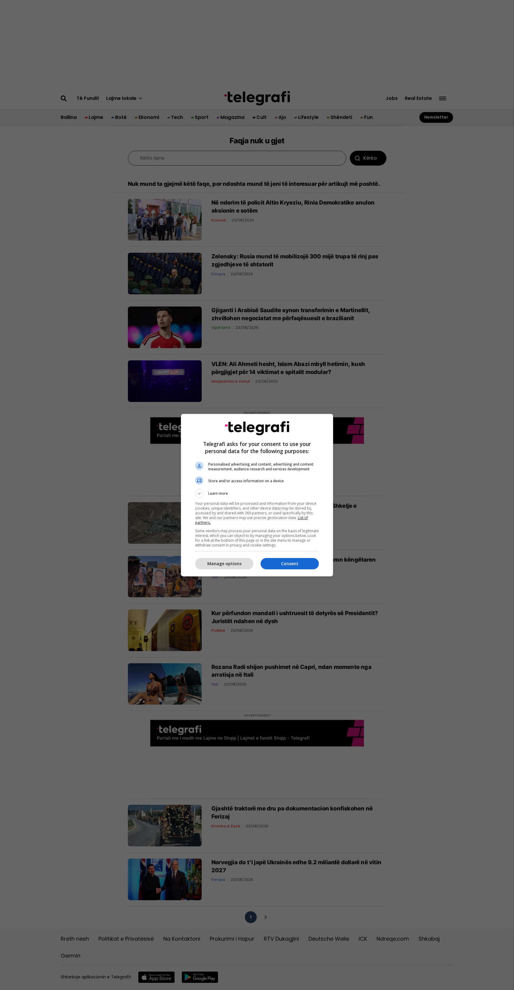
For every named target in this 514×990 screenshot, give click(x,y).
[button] (257, 493)
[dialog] (257, 495)
